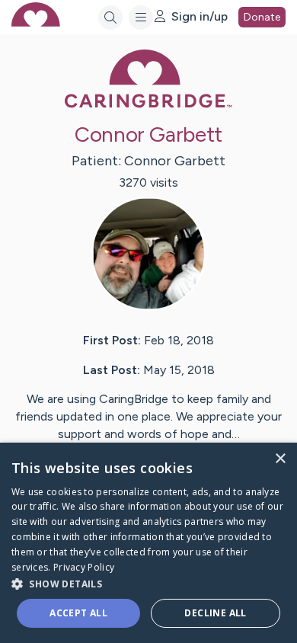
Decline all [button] (215, 612)
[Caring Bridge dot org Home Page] (148, 105)
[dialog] (148, 543)
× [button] (280, 459)
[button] (148, 583)
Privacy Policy (83, 567)
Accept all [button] (78, 612)
